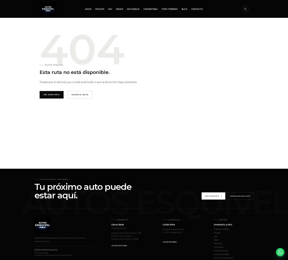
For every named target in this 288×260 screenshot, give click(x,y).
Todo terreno (219, 247)
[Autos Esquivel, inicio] (48, 9)
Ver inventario (213, 196)
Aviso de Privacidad (221, 254)
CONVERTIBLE (150, 9)
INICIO (88, 9)
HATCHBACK (133, 9)
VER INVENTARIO (52, 95)
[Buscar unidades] (245, 9)
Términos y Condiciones (223, 258)
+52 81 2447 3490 (119, 246)
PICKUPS (99, 9)
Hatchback (218, 243)
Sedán (216, 240)
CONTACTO (197, 9)
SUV (110, 9)
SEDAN (119, 9)
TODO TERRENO (169, 9)
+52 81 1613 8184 (170, 242)
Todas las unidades (221, 229)
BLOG (184, 9)
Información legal (221, 251)
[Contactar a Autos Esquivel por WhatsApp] (280, 252)
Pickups (217, 233)
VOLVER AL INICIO (79, 95)
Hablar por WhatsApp (240, 196)
